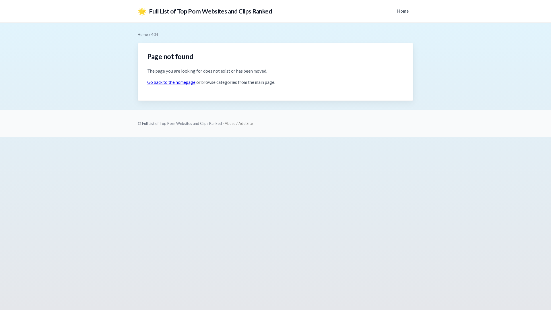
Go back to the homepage (171, 82)
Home (403, 11)
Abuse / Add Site (239, 123)
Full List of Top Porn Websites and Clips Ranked (205, 11)
